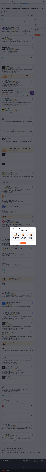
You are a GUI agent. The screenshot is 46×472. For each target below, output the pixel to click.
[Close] (35, 227)
